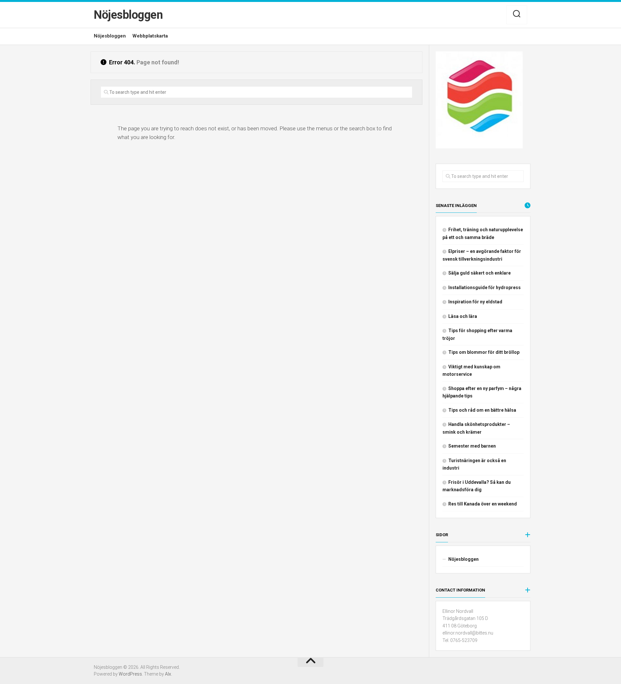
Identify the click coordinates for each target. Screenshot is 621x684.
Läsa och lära (462, 316)
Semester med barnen (472, 446)
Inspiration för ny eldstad (475, 301)
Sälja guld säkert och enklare (479, 273)
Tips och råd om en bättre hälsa (482, 410)
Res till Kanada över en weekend (482, 503)
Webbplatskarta (150, 36)
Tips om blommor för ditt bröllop (483, 352)
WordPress (130, 674)
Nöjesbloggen (128, 15)
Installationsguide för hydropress (484, 287)
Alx (168, 674)
